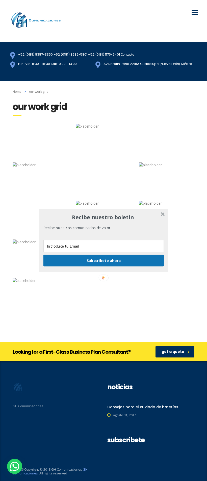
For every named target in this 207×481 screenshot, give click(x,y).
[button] (103, 217)
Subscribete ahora (104, 260)
